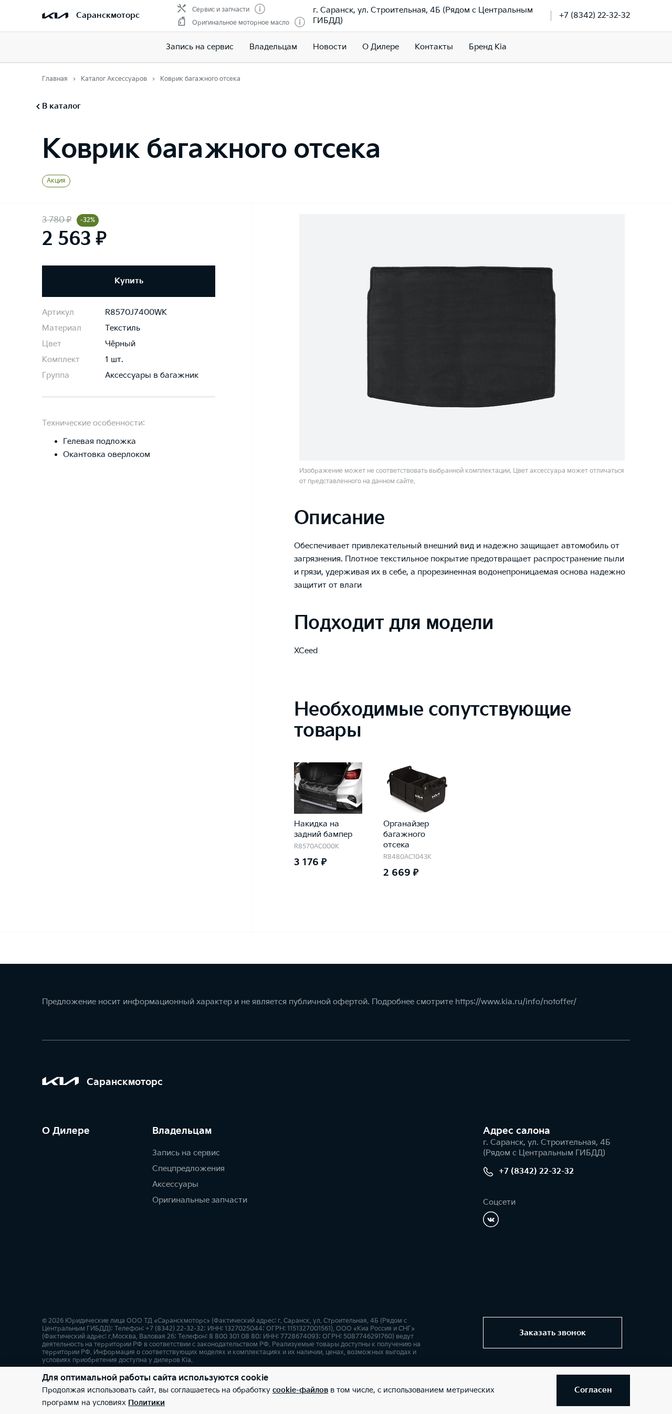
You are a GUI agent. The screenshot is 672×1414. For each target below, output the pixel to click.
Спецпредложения (188, 1169)
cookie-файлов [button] (300, 1390)
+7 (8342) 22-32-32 (594, 15)
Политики (146, 1402)
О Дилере (380, 47)
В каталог (61, 106)
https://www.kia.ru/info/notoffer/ (515, 1002)
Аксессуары (175, 1184)
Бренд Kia (488, 47)
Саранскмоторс (108, 15)
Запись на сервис (200, 47)
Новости (329, 47)
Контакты (434, 47)
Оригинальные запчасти (199, 1200)
